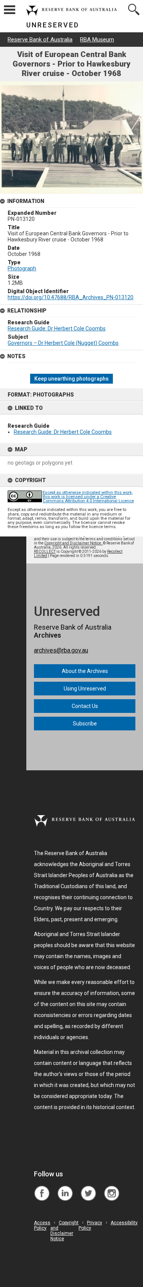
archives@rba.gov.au (61, 650)
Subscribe (85, 723)
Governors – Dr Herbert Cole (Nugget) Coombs (63, 343)
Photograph (22, 268)
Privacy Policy (90, 1225)
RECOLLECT (45, 551)
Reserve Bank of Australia (40, 39)
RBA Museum (97, 39)
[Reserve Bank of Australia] (42, 1187)
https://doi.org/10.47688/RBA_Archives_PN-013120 (70, 297)
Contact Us (85, 706)
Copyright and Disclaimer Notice (64, 1230)
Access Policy (42, 1225)
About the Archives (85, 671)
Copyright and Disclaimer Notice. (73, 543)
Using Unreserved (85, 689)
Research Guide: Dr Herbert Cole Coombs (63, 432)
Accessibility (124, 1222)
